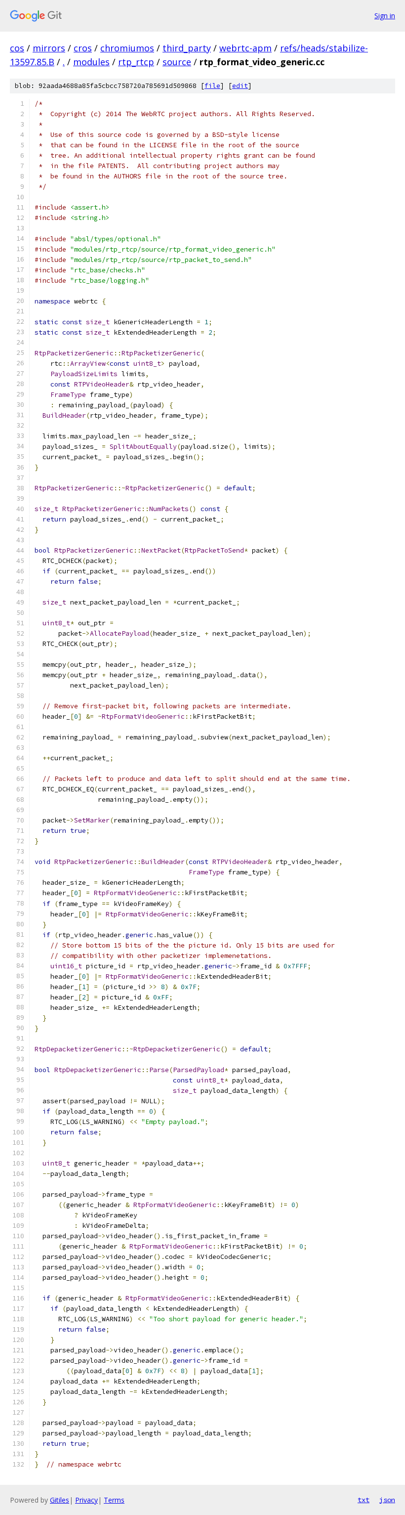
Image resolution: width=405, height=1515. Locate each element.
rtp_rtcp (136, 62)
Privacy (86, 1500)
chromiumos (127, 48)
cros (83, 48)
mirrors (49, 48)
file (212, 86)
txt (363, 1499)
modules (91, 62)
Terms (114, 1500)
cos (17, 48)
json (387, 1499)
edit (240, 86)
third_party (186, 48)
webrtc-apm (245, 48)
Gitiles (59, 1500)
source (176, 62)
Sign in (384, 15)
